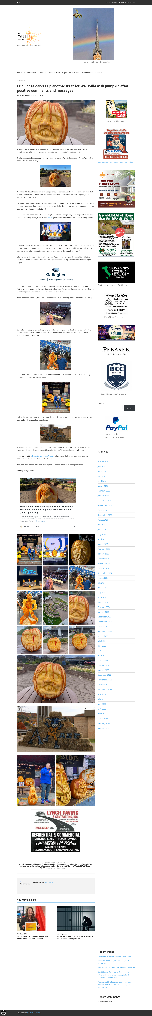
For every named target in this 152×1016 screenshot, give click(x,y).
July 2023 (101, 641)
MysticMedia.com (34, 1013)
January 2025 (103, 554)
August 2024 (103, 578)
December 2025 (104, 500)
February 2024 (104, 607)
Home (108, 2)
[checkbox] (3, 1012)
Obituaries (114, 2)
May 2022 (102, 709)
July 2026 (101, 466)
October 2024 (103, 568)
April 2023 (102, 655)
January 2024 (103, 612)
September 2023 (105, 631)
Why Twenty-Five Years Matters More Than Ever (116, 968)
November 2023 (105, 621)
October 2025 (103, 510)
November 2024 (105, 563)
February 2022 (104, 723)
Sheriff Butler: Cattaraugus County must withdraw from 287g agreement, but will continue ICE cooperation (113, 975)
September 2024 (105, 573)
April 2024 (102, 597)
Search (101, 403)
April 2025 (102, 539)
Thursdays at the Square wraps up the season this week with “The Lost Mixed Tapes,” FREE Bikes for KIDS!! (115, 985)
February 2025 (104, 549)
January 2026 (103, 495)
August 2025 (103, 520)
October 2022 (103, 684)
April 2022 (102, 713)
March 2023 (103, 660)
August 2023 (103, 636)
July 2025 (101, 524)
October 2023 (103, 626)
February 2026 (104, 491)
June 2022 (102, 704)
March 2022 (103, 718)
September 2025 (105, 515)
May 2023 (102, 650)
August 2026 (103, 461)
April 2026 (102, 481)
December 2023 (104, 617)
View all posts (49, 882)
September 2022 (105, 689)
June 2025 (102, 529)
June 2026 (102, 471)
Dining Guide (131, 2)
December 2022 (104, 675)
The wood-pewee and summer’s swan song (114, 956)
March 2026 (103, 486)
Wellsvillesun (26, 95)
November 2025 (105, 505)
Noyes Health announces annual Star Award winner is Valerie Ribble (32, 937)
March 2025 (103, 544)
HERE (50, 217)
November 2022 (105, 680)
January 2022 (103, 728)
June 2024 (102, 587)
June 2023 (102, 646)
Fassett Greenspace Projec (42, 456)
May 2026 (102, 476)
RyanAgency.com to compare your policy (115, 162)
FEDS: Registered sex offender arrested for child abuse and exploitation (75, 937)
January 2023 (103, 670)
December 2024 (104, 558)
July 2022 (101, 699)
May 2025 (102, 534)
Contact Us (122, 2)
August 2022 (103, 694)
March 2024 (103, 602)
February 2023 (104, 665)
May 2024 (102, 592)
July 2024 (101, 583)
